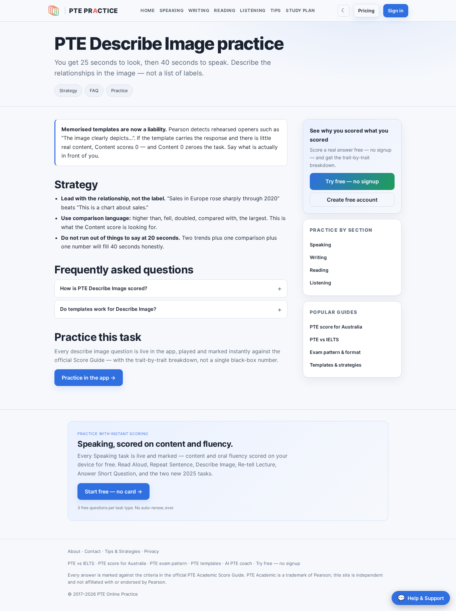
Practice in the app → (89, 377)
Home (148, 10)
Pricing (366, 10)
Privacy (151, 551)
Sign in (396, 10)
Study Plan (300, 10)
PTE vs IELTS (324, 339)
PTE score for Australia (336, 326)
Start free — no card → (113, 491)
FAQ (94, 90)
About (74, 551)
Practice (119, 90)
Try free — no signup (352, 181)
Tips (275, 10)
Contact (92, 551)
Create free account (352, 199)
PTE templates (206, 563)
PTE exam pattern (168, 563)
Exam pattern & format (335, 352)
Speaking (172, 10)
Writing (198, 10)
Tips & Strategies (122, 551)
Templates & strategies (336, 365)
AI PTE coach (238, 563)
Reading (224, 10)
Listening (252, 10)
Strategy (68, 90)
